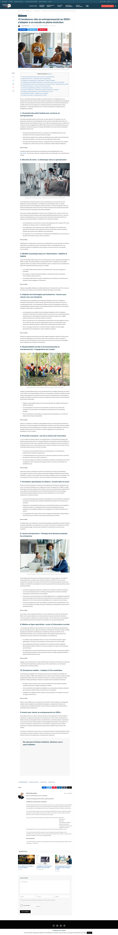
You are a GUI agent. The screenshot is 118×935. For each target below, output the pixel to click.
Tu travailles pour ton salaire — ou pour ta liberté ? (26, 866)
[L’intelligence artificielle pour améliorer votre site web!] (45, 859)
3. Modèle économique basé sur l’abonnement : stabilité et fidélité (38, 80)
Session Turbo (33, 5)
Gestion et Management (69, 6)
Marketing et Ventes (50, 6)
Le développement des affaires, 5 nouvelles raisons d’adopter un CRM (63, 867)
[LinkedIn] (13, 83)
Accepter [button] (89, 932)
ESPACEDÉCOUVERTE (79, 6)
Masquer (50, 73)
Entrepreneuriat (22, 15)
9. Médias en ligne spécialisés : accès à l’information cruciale (37, 91)
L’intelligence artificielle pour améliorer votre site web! (44, 866)
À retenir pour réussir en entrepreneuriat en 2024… (34, 95)
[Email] (13, 90)
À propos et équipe (43, 1)
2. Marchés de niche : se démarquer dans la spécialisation (36, 78)
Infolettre (11, 1)
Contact (50, 1)
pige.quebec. (23, 153)
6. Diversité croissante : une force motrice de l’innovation (35, 86)
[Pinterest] (13, 87)
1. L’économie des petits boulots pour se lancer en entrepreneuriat (37, 76)
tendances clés (51, 782)
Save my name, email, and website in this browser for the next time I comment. (38, 900)
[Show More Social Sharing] (49, 29)
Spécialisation (43, 782)
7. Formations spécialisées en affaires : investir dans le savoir (36, 87)
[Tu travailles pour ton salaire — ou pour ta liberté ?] (26, 859)
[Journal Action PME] (7, 6)
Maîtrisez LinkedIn (42, 6)
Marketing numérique (34, 782)
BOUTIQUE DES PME (107, 6)
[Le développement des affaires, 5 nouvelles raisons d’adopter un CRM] (63, 859)
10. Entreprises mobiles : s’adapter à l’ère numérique (34, 93)
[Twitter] (13, 80)
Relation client (59, 6)
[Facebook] (13, 76)
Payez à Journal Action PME (31, 1)
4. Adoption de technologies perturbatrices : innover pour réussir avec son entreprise (42, 82)
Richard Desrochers (26, 25)
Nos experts (4, 1)
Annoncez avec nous (18, 1)
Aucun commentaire (44, 25)
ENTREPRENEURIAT (23, 782)
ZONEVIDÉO (87, 6)
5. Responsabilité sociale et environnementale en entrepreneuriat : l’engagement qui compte (44, 84)
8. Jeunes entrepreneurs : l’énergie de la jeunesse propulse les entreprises (40, 89)
